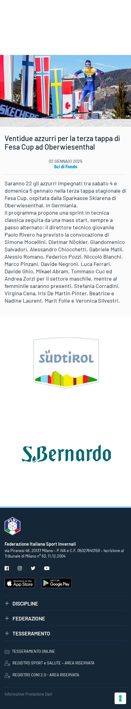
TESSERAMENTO (31, 633)
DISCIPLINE (25, 603)
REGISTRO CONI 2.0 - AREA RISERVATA (45, 674)
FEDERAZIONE (28, 618)
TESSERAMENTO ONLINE (33, 651)
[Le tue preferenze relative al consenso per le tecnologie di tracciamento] (120, 698)
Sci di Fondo (65, 166)
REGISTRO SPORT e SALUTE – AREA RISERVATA (53, 662)
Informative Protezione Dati (28, 694)
